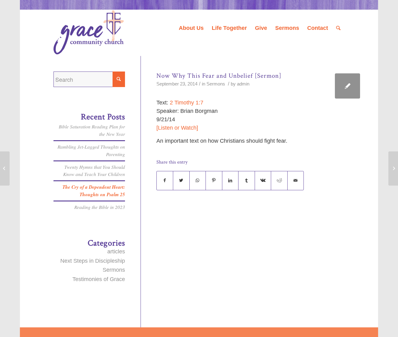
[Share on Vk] (263, 180)
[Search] (338, 28)
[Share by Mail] (296, 180)
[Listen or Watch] (177, 128)
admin (243, 83)
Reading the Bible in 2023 (99, 207)
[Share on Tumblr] (246, 180)
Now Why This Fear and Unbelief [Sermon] (218, 76)
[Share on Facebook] (165, 180)
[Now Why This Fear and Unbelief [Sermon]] (347, 86)
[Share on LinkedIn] (230, 180)
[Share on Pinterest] (214, 180)
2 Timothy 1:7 (186, 102)
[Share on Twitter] (181, 180)
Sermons (215, 83)
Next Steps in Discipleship (92, 261)
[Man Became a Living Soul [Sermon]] (5, 168)
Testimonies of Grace (98, 279)
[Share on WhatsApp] (198, 180)
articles (116, 251)
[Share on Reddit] (279, 180)
